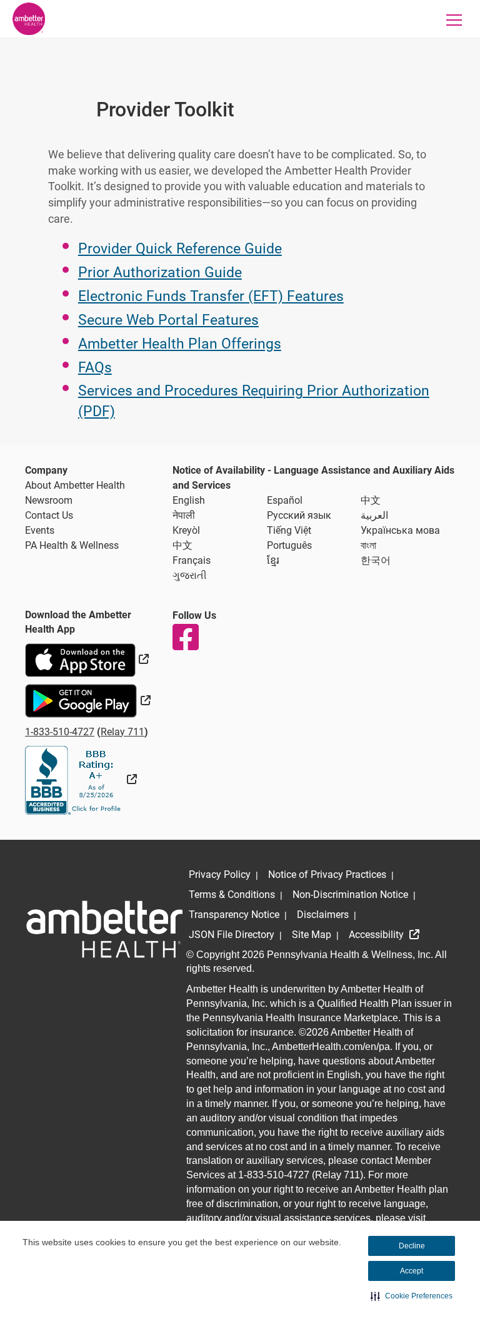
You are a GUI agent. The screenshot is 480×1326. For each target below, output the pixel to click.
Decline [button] (412, 1246)
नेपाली (183, 515)
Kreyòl (186, 530)
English (188, 500)
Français (191, 560)
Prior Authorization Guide (160, 272)
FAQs (95, 367)
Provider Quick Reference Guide (180, 248)
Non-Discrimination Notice (350, 894)
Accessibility (377, 935)
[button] (411, 1296)
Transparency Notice (234, 915)
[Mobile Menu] (454, 19)
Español (284, 500)
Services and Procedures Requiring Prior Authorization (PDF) (253, 401)
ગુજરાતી (189, 575)
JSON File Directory (231, 935)
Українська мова (400, 530)
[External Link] (81, 779)
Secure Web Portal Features (168, 320)
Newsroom (48, 500)
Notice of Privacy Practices (327, 874)
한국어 (376, 560)
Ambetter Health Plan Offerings (179, 343)
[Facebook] (185, 637)
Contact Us (49, 515)
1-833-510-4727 (59, 732)
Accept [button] (411, 1271)
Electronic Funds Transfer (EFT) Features (211, 296)
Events (39, 530)
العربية (374, 515)
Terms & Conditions (232, 894)
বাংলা (368, 545)
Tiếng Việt (289, 530)
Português (289, 545)
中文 (371, 500)
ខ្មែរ (273, 560)
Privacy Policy (220, 874)
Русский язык (299, 515)
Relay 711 (122, 732)
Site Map (311, 935)
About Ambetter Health (75, 485)
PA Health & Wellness (72, 545)
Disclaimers (323, 915)
